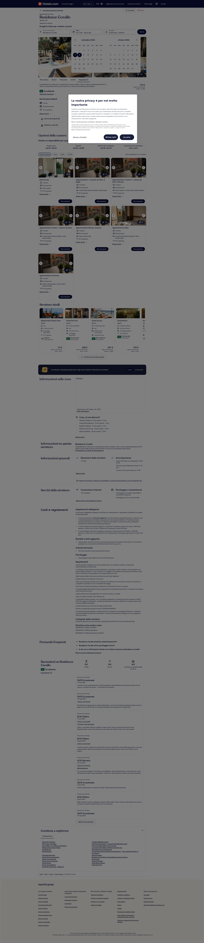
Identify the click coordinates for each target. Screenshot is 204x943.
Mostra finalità (79, 137)
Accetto (126, 137)
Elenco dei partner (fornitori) (80, 129)
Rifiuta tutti (111, 137)
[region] (102, 118)
